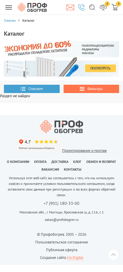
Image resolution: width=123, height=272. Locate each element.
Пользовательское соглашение (61, 242)
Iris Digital (75, 257)
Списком (35, 88)
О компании (18, 161)
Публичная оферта (61, 249)
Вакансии (50, 169)
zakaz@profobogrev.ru (62, 219)
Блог (77, 161)
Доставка (59, 161)
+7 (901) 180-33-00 (61, 204)
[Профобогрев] (32, 7)
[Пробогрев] (61, 126)
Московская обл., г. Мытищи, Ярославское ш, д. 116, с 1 (61, 212)
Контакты (73, 169)
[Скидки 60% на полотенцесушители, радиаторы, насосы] (61, 59)
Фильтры (95, 88)
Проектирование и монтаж (84, 150)
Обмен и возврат (101, 161)
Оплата (40, 161)
